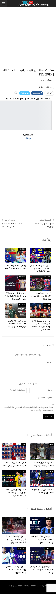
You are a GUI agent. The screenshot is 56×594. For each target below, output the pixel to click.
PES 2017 (49, 471)
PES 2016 (46, 249)
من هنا (28, 138)
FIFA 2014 (49, 518)
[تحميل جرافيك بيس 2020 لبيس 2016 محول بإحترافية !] (40, 283)
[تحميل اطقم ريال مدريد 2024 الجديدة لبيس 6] (42, 451)
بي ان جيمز (13, 585)
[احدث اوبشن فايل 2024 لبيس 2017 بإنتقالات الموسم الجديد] (14, 478)
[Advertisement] (28, 38)
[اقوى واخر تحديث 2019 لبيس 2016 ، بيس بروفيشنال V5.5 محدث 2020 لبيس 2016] (40, 310)
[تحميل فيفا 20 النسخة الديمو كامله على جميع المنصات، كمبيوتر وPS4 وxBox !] (14, 525)
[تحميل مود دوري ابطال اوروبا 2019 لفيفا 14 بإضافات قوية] (14, 555)
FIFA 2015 (49, 548)
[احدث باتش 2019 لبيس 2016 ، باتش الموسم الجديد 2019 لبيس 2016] (15, 310)
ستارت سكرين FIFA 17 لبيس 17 (44, 225)
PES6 (51, 444)
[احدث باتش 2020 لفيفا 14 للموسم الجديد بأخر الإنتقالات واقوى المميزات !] (42, 525)
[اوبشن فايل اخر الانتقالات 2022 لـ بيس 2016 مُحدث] (15, 255)
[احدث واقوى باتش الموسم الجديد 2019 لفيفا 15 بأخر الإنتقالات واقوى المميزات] (42, 555)
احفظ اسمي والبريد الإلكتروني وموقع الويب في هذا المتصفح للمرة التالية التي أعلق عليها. (28, 409)
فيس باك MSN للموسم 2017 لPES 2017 (12, 225)
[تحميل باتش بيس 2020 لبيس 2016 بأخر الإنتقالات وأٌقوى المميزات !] (15, 283)
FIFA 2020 (21, 518)
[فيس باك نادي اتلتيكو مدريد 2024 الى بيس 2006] (14, 451)
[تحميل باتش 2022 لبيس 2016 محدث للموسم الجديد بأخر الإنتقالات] (40, 255)
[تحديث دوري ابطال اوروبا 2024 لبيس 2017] (42, 478)
